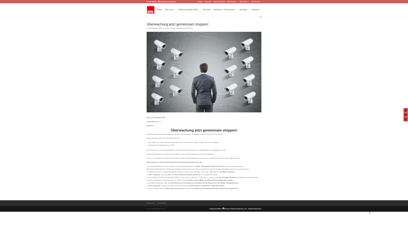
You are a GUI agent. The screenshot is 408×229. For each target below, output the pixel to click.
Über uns (169, 10)
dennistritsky (153, 28)
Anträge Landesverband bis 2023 (181, 28)
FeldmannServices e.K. (400, 213)
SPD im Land (255, 1)
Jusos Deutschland (219, 1)
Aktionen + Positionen (224, 10)
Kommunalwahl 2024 (188, 10)
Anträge (243, 10)
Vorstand (207, 10)
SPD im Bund (243, 1)
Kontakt (200, 1)
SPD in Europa (231, 1)
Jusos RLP (208, 1)
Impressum (151, 203)
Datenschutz (161, 203)
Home (159, 10)
